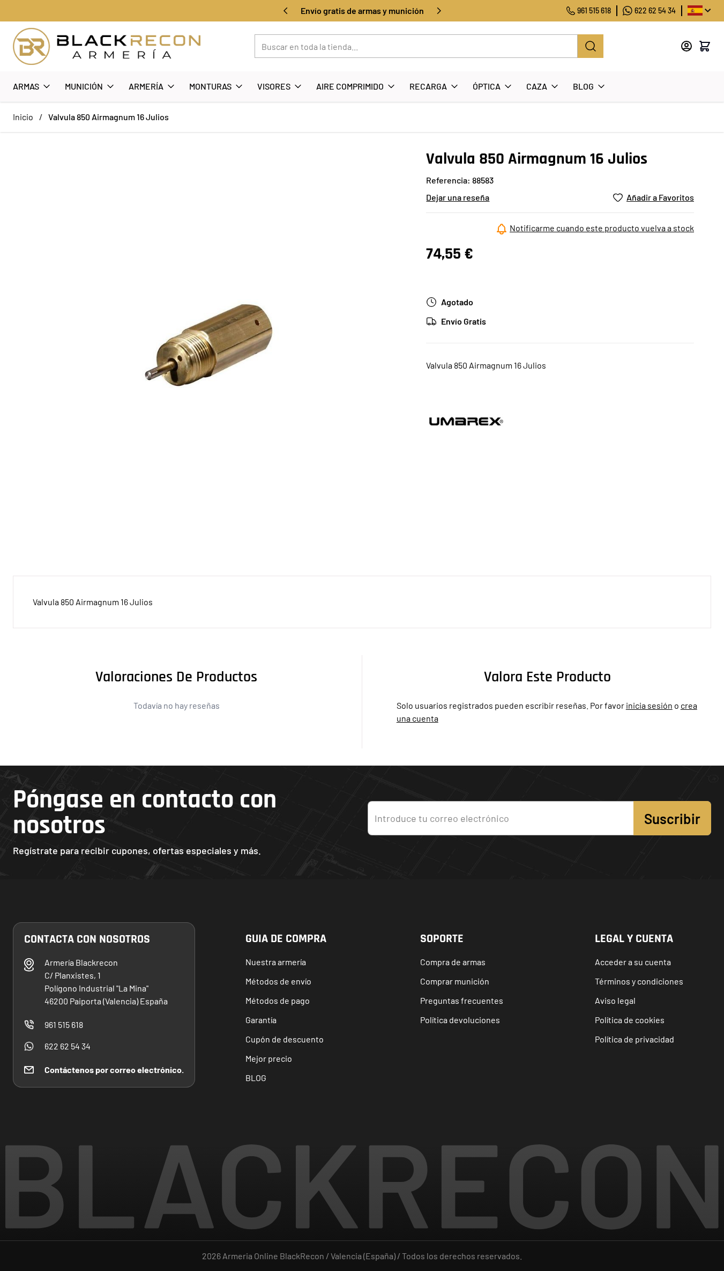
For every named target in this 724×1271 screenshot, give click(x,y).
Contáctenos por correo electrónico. (114, 1069)
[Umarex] (466, 421)
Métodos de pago (277, 1000)
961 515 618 (594, 10)
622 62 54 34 (655, 10)
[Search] (590, 46)
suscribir (672, 818)
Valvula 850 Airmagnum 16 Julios (108, 117)
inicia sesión (649, 705)
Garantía (261, 1020)
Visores (273, 86)
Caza (536, 86)
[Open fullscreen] (209, 345)
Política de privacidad (634, 1039)
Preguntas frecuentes (461, 1000)
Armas (26, 86)
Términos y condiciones (639, 981)
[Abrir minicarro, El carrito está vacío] (704, 46)
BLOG (255, 1077)
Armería (146, 86)
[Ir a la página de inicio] (106, 46)
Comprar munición (454, 981)
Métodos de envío (278, 981)
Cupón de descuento (284, 1039)
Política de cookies (630, 1020)
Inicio (23, 117)
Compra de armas (453, 962)
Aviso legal (615, 1000)
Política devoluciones (460, 1020)
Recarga (428, 86)
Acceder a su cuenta (633, 962)
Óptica (487, 86)
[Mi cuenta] (686, 46)
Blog (583, 86)
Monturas (210, 86)
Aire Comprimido (350, 86)
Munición (84, 86)
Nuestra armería (275, 962)
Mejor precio (268, 1058)
